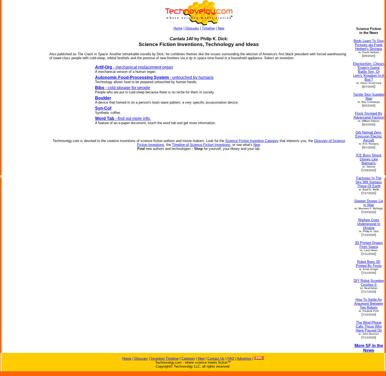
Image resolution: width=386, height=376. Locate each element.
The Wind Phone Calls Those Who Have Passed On (369, 326)
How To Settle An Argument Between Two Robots (368, 303)
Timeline (208, 28)
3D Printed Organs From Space (369, 245)
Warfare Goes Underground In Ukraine (368, 224)
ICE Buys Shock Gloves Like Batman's (369, 159)
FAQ (230, 358)
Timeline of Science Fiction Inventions (201, 145)
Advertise (244, 358)
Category (188, 358)
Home (178, 28)
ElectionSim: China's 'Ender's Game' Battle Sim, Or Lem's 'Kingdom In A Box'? (368, 72)
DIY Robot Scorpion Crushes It (369, 283)
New (221, 28)
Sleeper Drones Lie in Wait (368, 203)
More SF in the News (368, 348)
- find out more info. (123, 118)
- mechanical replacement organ (134, 67)
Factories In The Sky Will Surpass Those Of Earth (369, 182)
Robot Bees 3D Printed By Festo (369, 264)
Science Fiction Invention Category (252, 141)
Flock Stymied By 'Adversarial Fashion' (368, 115)
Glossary (192, 28)
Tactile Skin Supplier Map (368, 96)
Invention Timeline (165, 358)
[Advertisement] (23, 106)
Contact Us (216, 358)
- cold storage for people (122, 87)
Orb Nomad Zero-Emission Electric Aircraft (368, 136)
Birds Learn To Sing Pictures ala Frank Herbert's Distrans (369, 45)
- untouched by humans (154, 77)
